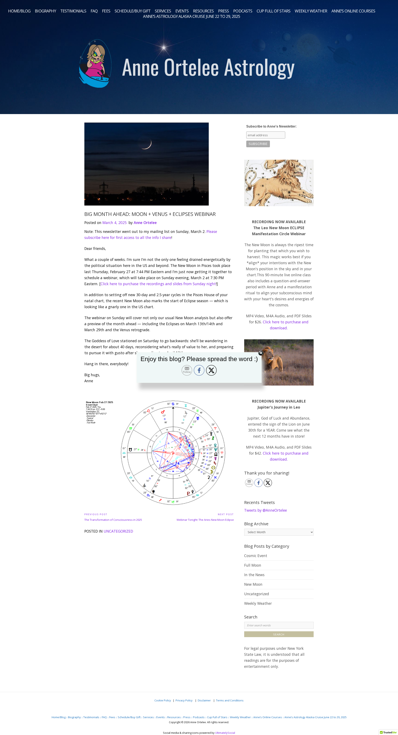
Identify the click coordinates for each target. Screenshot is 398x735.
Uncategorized (118, 531)
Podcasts (242, 11)
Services (163, 11)
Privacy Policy (184, 700)
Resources (203, 11)
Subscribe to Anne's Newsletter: (271, 126)
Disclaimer (204, 700)
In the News (254, 574)
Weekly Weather (311, 11)
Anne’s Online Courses (353, 11)
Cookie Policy (162, 700)
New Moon (253, 584)
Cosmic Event (255, 555)
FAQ (94, 11)
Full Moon (252, 565)
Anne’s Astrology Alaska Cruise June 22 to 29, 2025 (191, 16)
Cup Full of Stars (274, 11)
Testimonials (73, 11)
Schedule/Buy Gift (133, 11)
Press (223, 11)
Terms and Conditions (230, 700)
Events (182, 11)
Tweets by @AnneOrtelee (265, 510)
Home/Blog (19, 11)
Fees (106, 11)
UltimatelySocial (225, 733)
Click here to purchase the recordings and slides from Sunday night (158, 283)
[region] (199, 57)
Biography (45, 11)
